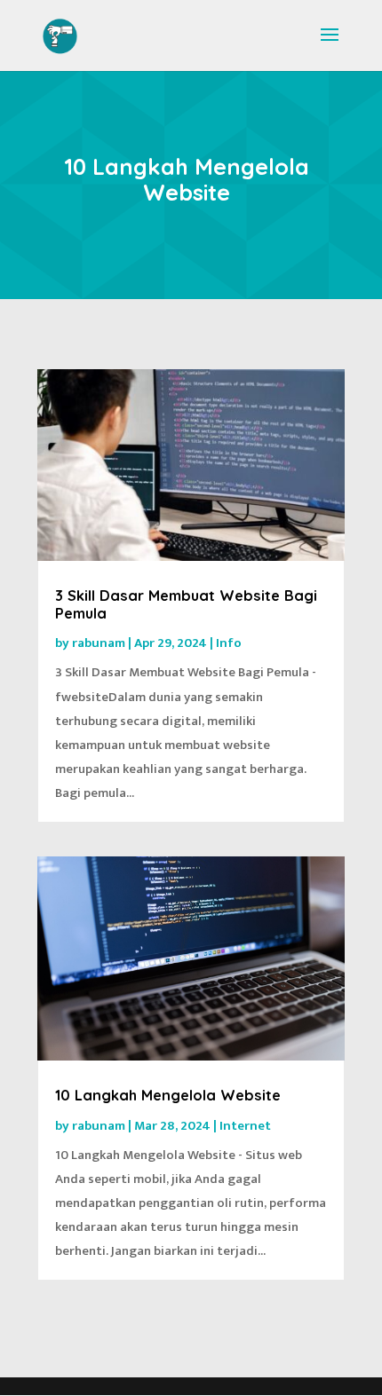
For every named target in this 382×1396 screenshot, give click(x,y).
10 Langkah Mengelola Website (168, 1095)
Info (229, 643)
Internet (245, 1126)
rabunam (98, 643)
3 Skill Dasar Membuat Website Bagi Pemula (186, 604)
